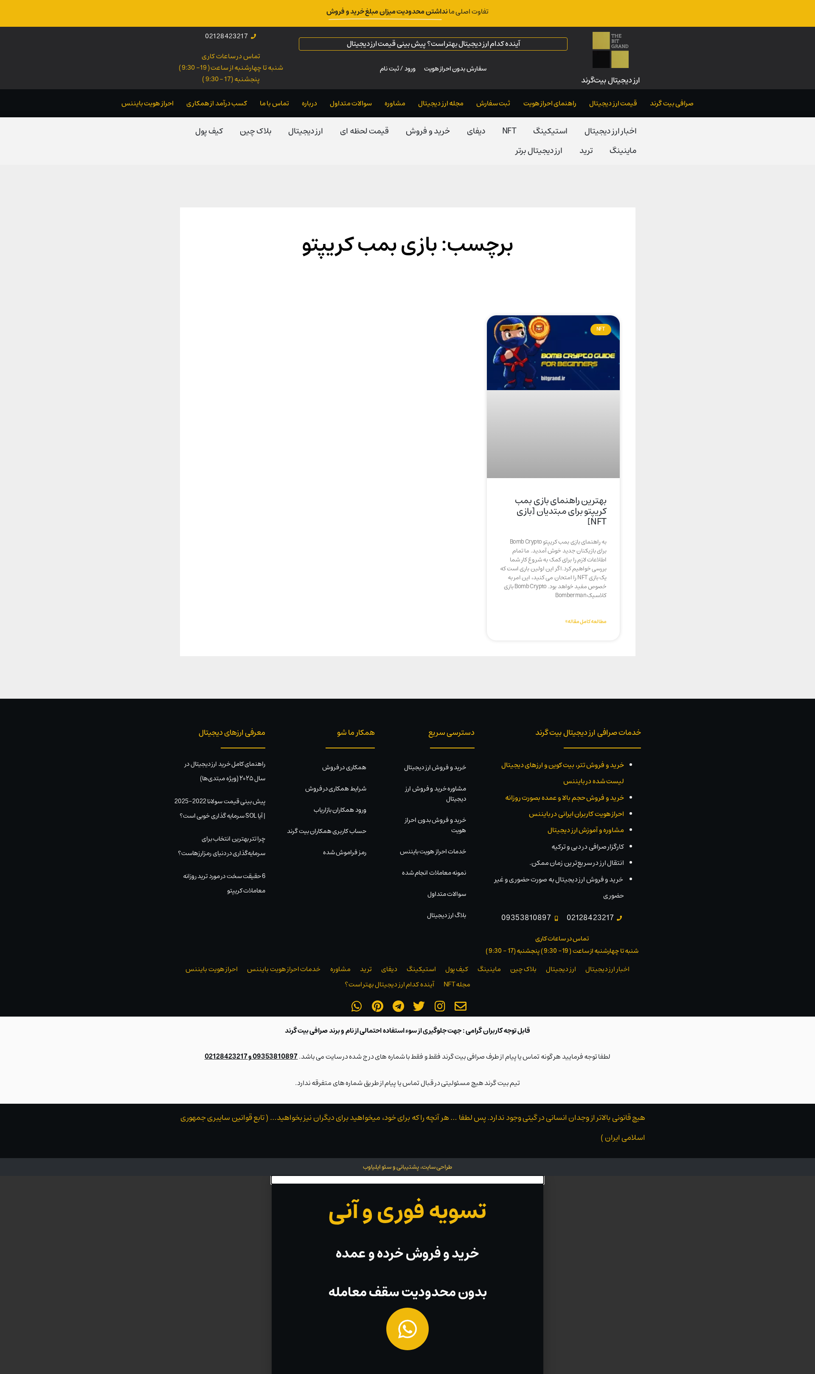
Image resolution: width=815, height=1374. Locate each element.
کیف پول (208, 131)
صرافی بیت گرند (672, 103)
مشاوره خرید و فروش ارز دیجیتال (435, 794)
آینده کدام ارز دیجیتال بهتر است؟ (389, 984)
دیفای (476, 131)
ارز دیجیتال (305, 131)
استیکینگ (550, 131)
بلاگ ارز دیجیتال (446, 915)
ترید (586, 151)
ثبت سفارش (493, 103)
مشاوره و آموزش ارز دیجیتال (586, 830)
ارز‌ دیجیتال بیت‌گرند (610, 80)
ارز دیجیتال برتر (539, 151)
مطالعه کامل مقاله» (586, 621)
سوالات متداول (351, 103)
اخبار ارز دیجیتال (611, 131)
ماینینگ (623, 151)
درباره (309, 103)
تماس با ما (274, 103)
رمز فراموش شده (344, 852)
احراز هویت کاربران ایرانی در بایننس (576, 814)
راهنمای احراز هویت (550, 103)
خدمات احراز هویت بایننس (433, 851)
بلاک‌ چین (255, 131)
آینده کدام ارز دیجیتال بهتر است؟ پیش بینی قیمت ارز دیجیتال (433, 43)
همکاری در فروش (344, 767)
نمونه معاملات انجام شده (434, 872)
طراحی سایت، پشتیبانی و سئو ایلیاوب (407, 1167)
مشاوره (395, 103)
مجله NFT (457, 984)
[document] (407, 1275)
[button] (407, 1180)
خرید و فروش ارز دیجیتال (435, 767)
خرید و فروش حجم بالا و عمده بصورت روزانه (564, 798)
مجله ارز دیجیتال (441, 103)
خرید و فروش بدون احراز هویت (435, 825)
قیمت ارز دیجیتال (613, 103)
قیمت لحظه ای (364, 131)
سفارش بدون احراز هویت (455, 68)
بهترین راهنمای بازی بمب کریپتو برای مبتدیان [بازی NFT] (561, 511)
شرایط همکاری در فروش (335, 788)
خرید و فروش (428, 131)
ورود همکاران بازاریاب (340, 810)
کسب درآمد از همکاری (216, 103)
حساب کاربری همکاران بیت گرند (326, 831)
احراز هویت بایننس (147, 103)
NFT (509, 131)
